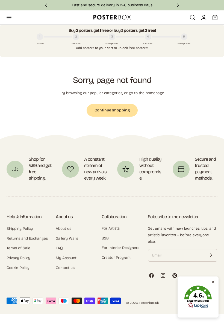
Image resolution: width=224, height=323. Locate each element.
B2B (105, 238)
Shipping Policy (20, 228)
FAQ (59, 248)
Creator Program (116, 257)
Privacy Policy (18, 257)
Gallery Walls (67, 238)
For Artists (111, 228)
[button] (9, 17)
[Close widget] (213, 282)
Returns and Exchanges (27, 238)
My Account (66, 257)
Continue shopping (112, 110)
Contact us (65, 267)
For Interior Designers (120, 248)
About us (63, 228)
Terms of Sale (18, 248)
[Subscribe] (210, 255)
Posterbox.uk (149, 303)
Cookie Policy (18, 267)
